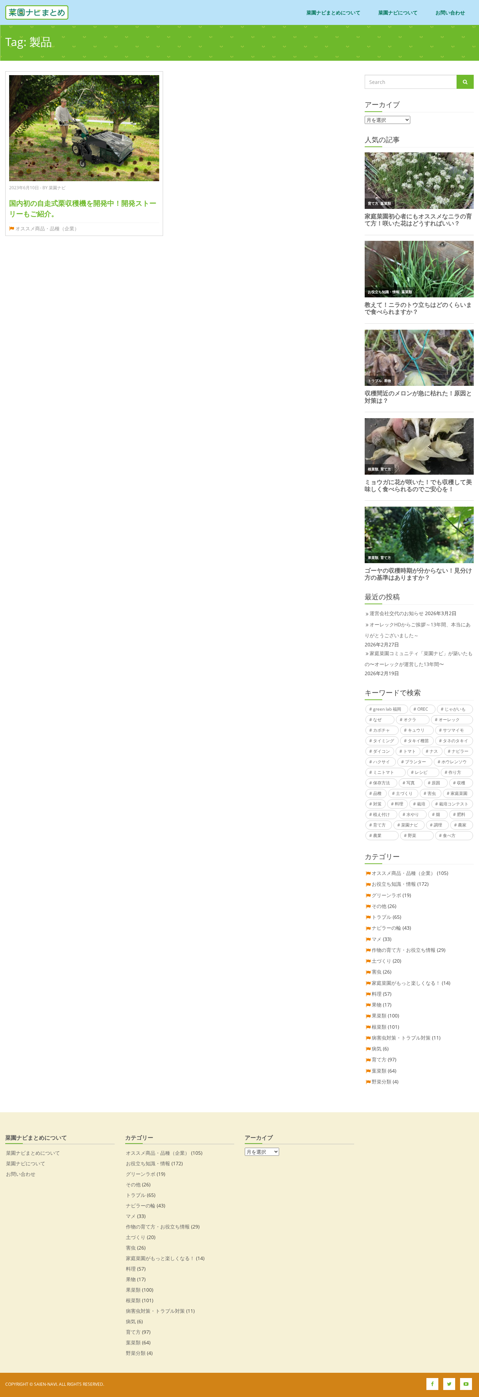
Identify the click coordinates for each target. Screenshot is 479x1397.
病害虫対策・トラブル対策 (401, 1037)
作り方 (454, 772)
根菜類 (379, 1026)
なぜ (377, 720)
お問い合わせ (450, 12)
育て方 (379, 825)
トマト (409, 751)
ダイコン (381, 751)
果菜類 (379, 1015)
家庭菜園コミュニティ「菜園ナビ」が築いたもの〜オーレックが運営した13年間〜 (419, 658)
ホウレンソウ (454, 762)
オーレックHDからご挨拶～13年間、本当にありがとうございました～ (418, 630)
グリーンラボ (386, 895)
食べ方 (449, 835)
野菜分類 (381, 1081)
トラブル (381, 917)
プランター (415, 762)
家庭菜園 (459, 793)
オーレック (449, 720)
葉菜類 (379, 1070)
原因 (436, 783)
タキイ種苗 (418, 741)
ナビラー (460, 751)
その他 (379, 906)
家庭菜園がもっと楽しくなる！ (406, 983)
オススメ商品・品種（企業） (47, 228)
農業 (377, 835)
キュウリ (416, 730)
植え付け (381, 814)
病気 (377, 1048)
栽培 (421, 804)
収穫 (461, 783)
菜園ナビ (409, 825)
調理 (438, 825)
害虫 (431, 793)
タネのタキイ (455, 741)
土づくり (404, 793)
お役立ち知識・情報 (394, 884)
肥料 (461, 814)
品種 (377, 793)
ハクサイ (381, 762)
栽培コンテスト (453, 804)
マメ (377, 939)
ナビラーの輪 (386, 927)
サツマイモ (453, 730)
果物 (377, 1004)
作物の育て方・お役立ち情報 (404, 950)
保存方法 (381, 783)
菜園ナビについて (398, 12)
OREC (422, 709)
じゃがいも (455, 709)
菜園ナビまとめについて (333, 12)
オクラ (410, 720)
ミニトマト (383, 772)
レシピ (421, 772)
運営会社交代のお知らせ (397, 613)
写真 (410, 783)
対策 (377, 804)
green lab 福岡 (387, 709)
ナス (434, 751)
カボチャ (381, 730)
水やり (412, 814)
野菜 (412, 835)
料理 (399, 804)
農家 (462, 825)
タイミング (383, 741)
